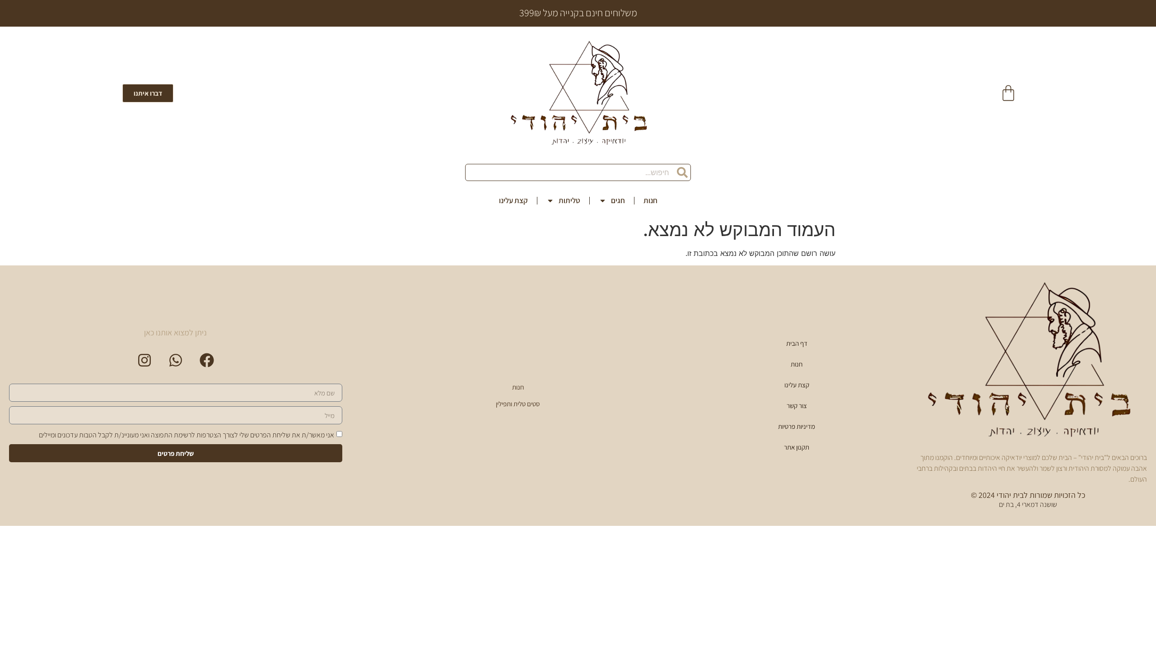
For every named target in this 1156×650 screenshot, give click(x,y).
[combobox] (578, 172)
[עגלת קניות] (1008, 93)
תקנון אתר (796, 447)
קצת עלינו (513, 200)
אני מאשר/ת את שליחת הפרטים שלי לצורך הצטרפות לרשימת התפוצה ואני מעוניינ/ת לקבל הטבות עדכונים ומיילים (186, 435)
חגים (618, 200)
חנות (650, 200)
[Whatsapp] (175, 360)
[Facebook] (206, 360)
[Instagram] (144, 360)
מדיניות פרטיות (796, 426)
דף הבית (796, 343)
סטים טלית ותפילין (518, 403)
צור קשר (797, 405)
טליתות (569, 200)
